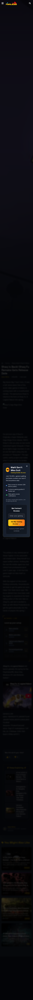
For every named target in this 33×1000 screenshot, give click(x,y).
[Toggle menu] (2, 3)
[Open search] (30, 3)
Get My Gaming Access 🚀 (16, 523)
